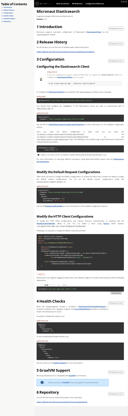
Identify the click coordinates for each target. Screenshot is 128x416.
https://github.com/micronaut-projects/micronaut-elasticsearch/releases (65, 52)
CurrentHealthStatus (82, 309)
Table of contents (62, 4)
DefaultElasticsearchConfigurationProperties (66, 124)
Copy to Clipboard (116, 293)
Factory (106, 223)
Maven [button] (65, 285)
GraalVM (71, 376)
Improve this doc (117, 28)
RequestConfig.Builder (54, 206)
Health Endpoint (59, 363)
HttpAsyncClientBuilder (46, 223)
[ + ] (125, 1)
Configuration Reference (95, 4)
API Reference (77, 4)
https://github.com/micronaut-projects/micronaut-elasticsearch (62, 402)
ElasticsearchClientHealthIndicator (92, 306)
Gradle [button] (46, 285)
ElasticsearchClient (94, 32)
